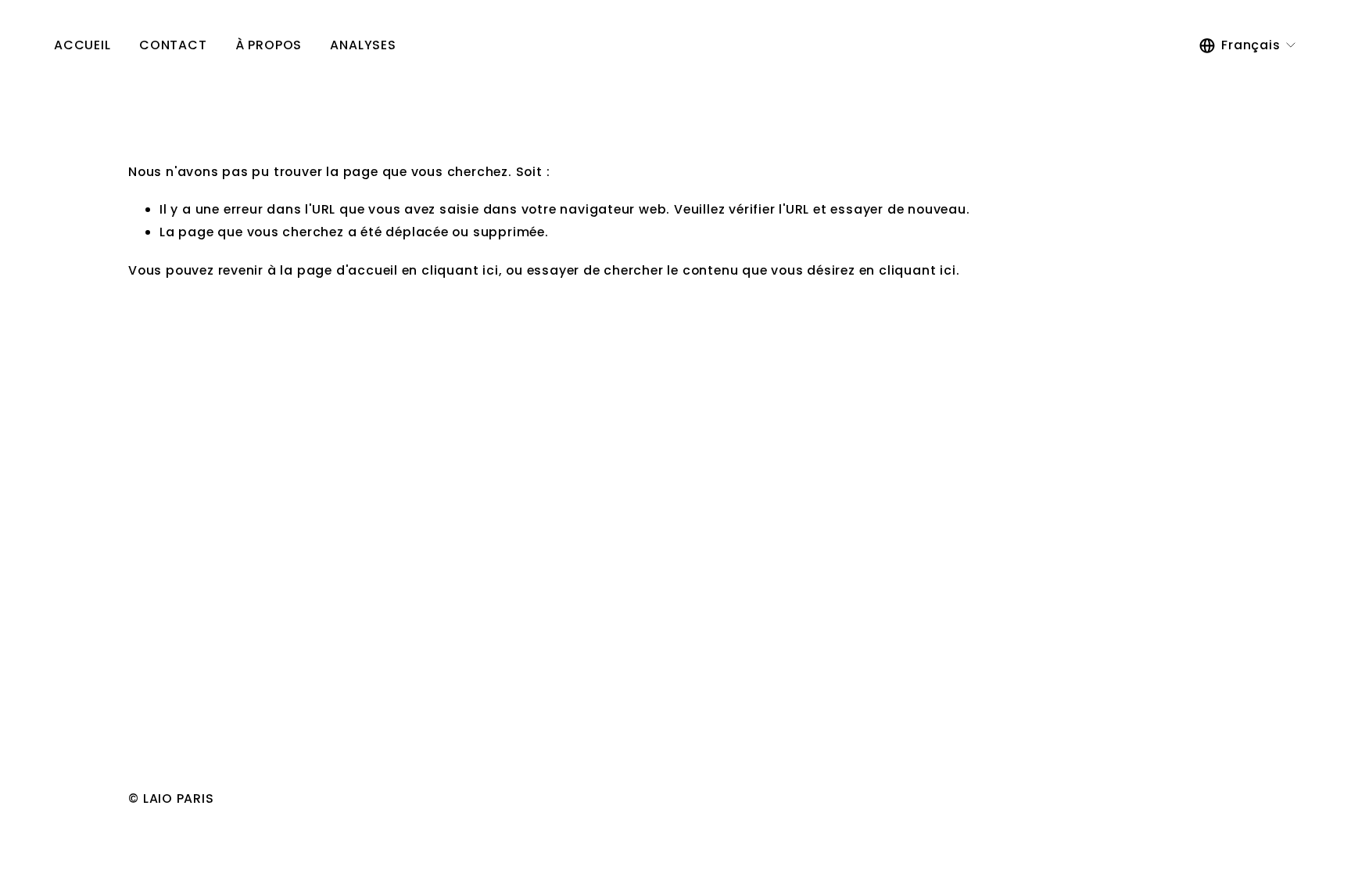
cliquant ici (460, 270)
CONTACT (173, 45)
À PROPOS (268, 45)
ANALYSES (363, 45)
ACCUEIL (82, 45)
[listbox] (1248, 46)
